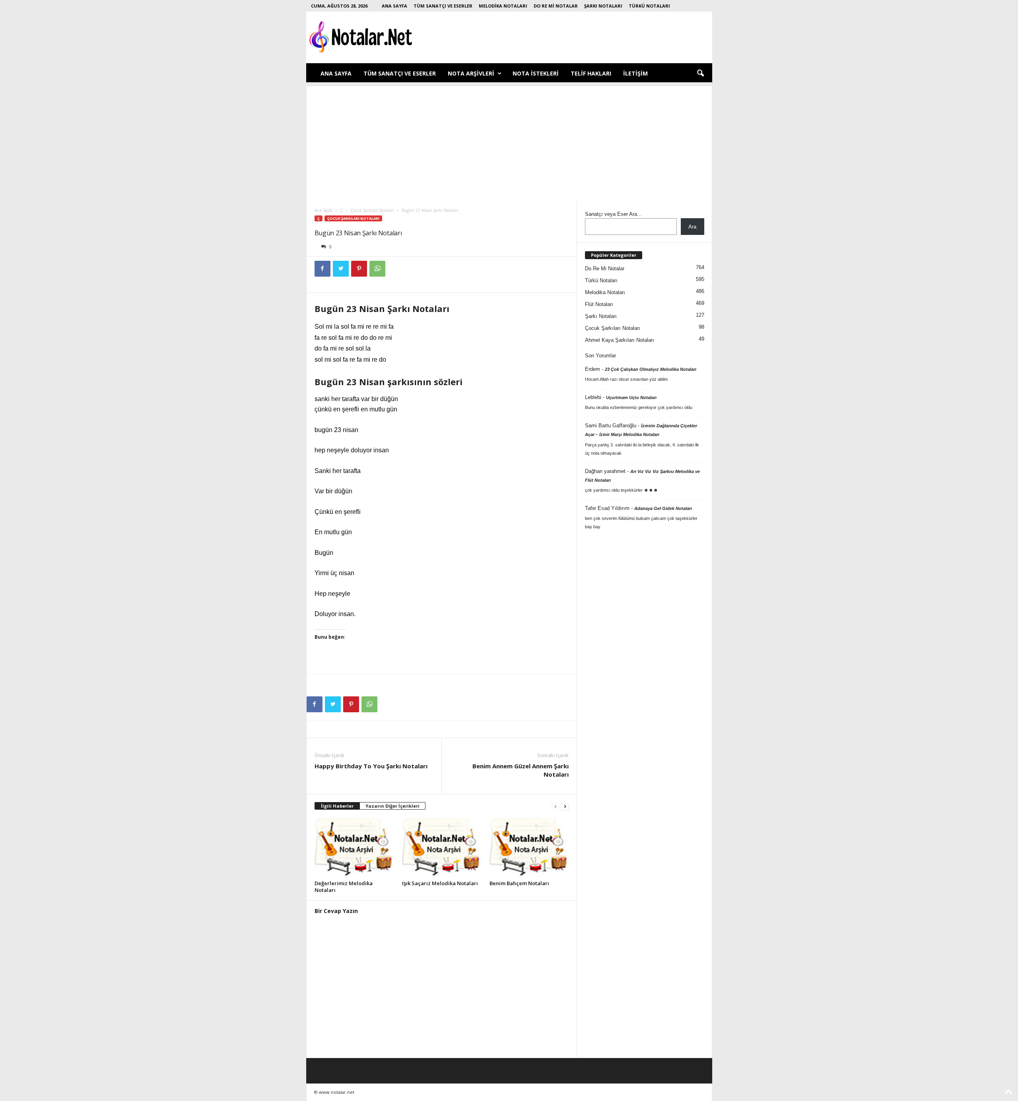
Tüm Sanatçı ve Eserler (443, 6)
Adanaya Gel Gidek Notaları (663, 508)
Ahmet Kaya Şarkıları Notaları (619, 340)
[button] (700, 73)
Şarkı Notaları (603, 6)
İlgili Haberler (337, 806)
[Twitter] (341, 269)
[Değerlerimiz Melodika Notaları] (354, 848)
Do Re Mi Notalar (556, 6)
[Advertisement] (509, 142)
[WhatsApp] (377, 269)
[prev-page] (556, 806)
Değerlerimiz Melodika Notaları (344, 887)
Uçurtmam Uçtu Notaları (631, 397)
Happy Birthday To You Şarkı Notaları (371, 766)
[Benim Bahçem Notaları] (529, 848)
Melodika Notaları (503, 6)
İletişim (635, 73)
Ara (692, 227)
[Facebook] (322, 269)
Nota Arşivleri (471, 73)
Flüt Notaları (599, 304)
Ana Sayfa (394, 6)
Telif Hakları (591, 73)
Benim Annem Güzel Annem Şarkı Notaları (520, 770)
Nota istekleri (536, 73)
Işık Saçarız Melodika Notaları (440, 883)
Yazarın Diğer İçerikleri (392, 806)
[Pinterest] (359, 269)
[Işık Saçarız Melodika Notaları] (442, 848)
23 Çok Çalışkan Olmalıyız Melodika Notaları (650, 369)
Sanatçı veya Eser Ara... (613, 214)
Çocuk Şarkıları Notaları (372, 210)
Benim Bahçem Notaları (519, 883)
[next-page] (565, 806)
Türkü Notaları (649, 6)
